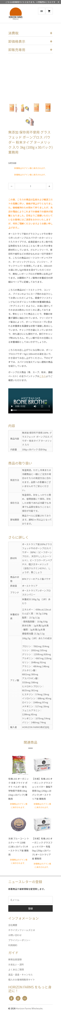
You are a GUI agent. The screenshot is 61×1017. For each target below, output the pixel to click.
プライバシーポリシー (19, 940)
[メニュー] (41, 11)
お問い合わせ (15, 935)
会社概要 (12, 925)
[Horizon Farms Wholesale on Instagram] (18, 998)
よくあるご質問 (16, 969)
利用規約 (12, 945)
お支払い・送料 (16, 964)
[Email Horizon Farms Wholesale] (24, 998)
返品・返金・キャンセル (20, 974)
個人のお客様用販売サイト (21, 979)
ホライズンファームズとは (21, 930)
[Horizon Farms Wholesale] (17, 14)
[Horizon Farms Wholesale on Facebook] (11, 998)
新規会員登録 (15, 959)
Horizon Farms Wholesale (29, 1008)
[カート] (49, 11)
